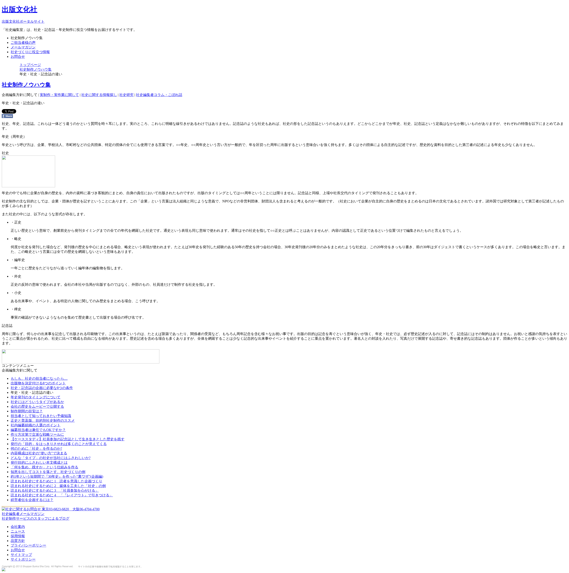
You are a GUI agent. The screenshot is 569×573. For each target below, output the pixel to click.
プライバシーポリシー (28, 545)
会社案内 (18, 527)
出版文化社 (19, 9)
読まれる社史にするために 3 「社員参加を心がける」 (55, 490)
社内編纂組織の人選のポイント (35, 425)
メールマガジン (23, 47)
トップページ (30, 65)
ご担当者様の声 (23, 42)
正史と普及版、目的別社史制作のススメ (43, 420)
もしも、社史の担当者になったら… (39, 378)
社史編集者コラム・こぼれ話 (159, 95)
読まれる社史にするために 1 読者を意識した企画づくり (56, 481)
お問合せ (18, 56)
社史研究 (126, 95)
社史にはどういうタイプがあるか (37, 402)
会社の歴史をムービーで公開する (37, 406)
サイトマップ (21, 555)
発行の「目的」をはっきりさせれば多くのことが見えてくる (59, 444)
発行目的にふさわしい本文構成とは (39, 462)
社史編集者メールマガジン (23, 514)
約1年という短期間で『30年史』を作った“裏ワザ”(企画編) (57, 476)
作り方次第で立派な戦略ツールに (37, 434)
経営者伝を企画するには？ (32, 500)
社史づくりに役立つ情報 (30, 52)
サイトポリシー (23, 559)
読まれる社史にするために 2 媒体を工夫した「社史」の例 (58, 486)
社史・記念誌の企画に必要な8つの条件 (42, 388)
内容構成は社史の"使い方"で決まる (39, 453)
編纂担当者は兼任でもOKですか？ (38, 430)
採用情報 (18, 536)
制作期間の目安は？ (27, 411)
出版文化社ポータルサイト (23, 21)
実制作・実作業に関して (59, 95)
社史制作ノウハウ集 (36, 69)
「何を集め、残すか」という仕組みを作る (44, 467)
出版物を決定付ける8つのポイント (38, 383)
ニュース (18, 531)
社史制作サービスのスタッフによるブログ (35, 518)
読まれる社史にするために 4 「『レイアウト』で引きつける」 (62, 495)
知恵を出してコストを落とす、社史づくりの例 (48, 472)
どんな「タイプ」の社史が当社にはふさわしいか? (50, 458)
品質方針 (18, 541)
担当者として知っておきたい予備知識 (41, 416)
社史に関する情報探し (99, 95)
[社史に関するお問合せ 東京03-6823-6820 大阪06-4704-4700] (51, 509)
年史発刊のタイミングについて (35, 397)
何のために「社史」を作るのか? (36, 448)
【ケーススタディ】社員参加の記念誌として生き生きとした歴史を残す (67, 439)
